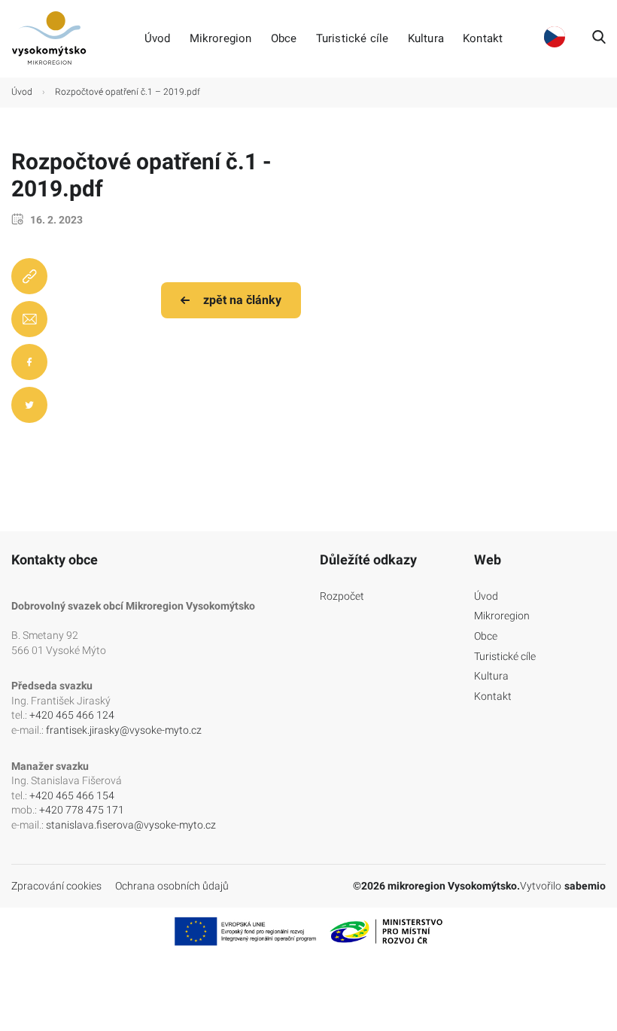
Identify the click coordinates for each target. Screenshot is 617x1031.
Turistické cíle (352, 38)
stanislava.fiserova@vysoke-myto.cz (131, 825)
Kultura (426, 38)
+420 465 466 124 (71, 715)
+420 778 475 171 (81, 810)
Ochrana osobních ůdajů (172, 886)
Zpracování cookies (56, 886)
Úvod (157, 38)
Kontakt (483, 38)
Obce (284, 38)
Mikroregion (221, 38)
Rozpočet (342, 596)
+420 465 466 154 (71, 795)
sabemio (585, 886)
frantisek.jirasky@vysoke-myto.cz (124, 730)
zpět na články (242, 300)
